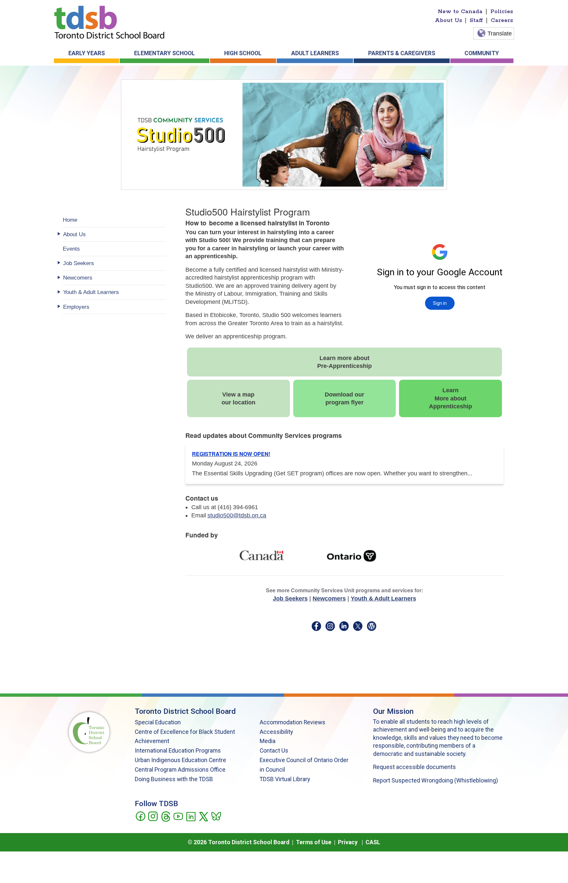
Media (267, 741)
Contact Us (274, 750)
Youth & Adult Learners (383, 598)
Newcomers (329, 598)
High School (243, 53)
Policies (501, 11)
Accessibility (276, 732)
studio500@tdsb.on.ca (236, 515)
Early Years (86, 53)
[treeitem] (114, 234)
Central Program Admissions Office (180, 769)
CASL (373, 842)
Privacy (348, 842)
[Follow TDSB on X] (203, 816)
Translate (499, 33)
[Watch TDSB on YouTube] (178, 816)
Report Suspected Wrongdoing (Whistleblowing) (435, 780)
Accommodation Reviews (292, 722)
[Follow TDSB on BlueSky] (215, 816)
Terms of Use (313, 842)
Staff (476, 20)
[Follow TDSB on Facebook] (140, 816)
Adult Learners (315, 53)
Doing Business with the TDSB (174, 779)
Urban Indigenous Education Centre (180, 760)
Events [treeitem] (71, 248)
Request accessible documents (414, 767)
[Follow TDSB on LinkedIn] (190, 816)
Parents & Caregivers (401, 53)
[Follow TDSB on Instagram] (152, 816)
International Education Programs (178, 750)
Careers (502, 20)
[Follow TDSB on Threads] (165, 816)
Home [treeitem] (70, 219)
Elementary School (164, 53)
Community (481, 53)
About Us (448, 20)
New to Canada (460, 11)
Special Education (158, 722)
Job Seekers (290, 598)
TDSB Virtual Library (285, 779)
